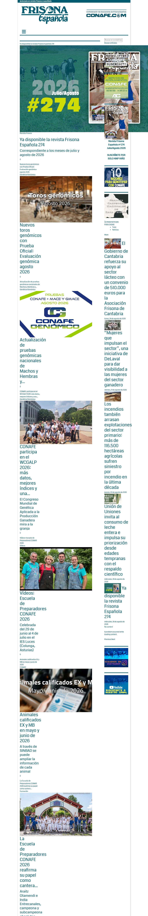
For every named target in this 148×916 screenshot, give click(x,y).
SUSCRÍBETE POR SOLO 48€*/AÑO (116, 156)
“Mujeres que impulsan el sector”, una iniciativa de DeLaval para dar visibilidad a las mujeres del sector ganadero (116, 359)
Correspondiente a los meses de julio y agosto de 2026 (49, 152)
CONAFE (23, 667)
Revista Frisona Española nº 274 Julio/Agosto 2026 (116, 144)
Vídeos (22, 546)
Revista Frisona (26, 133)
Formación (24, 791)
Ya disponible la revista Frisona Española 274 (49, 142)
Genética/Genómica (27, 175)
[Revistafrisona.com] (45, 14)
